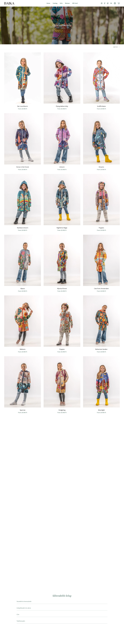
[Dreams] (101, 138)
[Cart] (119, 3)
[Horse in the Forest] (22, 138)
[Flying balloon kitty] (62, 78)
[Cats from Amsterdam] (101, 260)
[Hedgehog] (62, 381)
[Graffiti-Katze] (101, 78)
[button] (61, 3)
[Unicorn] (62, 138)
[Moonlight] (101, 381)
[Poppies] (62, 321)
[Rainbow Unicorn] (22, 199)
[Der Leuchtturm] (22, 78)
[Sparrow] (22, 381)
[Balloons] (22, 321)
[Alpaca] (22, 260)
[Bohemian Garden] (101, 321)
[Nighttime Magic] (62, 199)
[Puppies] (101, 199)
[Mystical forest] (62, 260)
